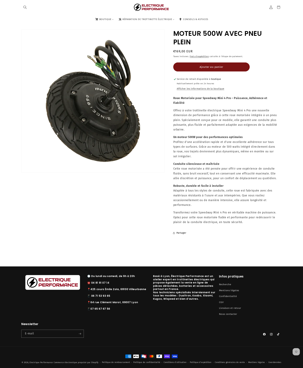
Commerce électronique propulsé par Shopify (76, 362)
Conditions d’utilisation (175, 362)
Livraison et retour (230, 308)
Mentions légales (229, 290)
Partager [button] (181, 232)
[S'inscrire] (80, 334)
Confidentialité (228, 296)
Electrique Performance (41, 362)
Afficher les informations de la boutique (200, 88)
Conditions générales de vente (230, 362)
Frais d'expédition (199, 56)
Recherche (225, 284)
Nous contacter (228, 314)
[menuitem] (104, 19)
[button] (25, 7)
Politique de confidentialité (146, 362)
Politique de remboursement (116, 362)
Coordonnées (274, 362)
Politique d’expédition (200, 362)
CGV (221, 302)
